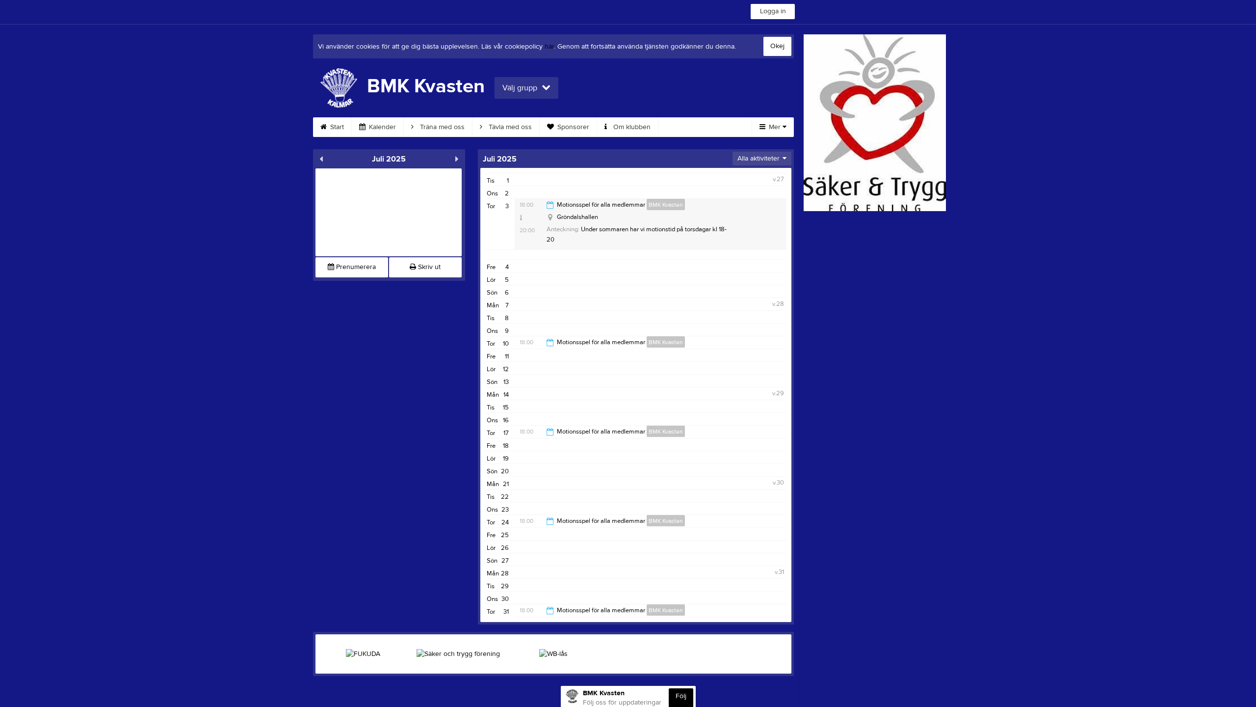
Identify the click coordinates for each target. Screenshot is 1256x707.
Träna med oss (441, 127)
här (549, 46)
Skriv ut (428, 267)
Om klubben (631, 127)
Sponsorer (572, 127)
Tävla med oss (509, 127)
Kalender (381, 127)
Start (336, 127)
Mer (775, 127)
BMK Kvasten (666, 205)
